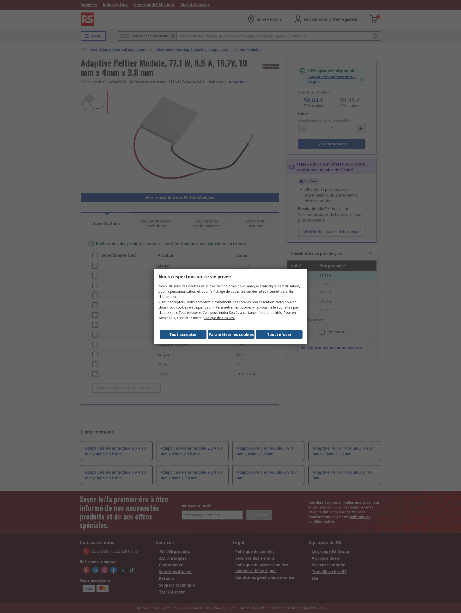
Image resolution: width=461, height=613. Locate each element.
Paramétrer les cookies (231, 334)
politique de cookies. (219, 318)
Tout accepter (183, 334)
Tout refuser (279, 334)
